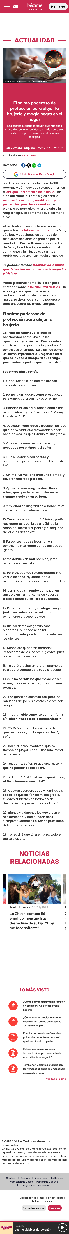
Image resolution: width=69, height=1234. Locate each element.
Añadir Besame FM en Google (37, 174)
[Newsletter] (16, 6)
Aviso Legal (41, 1178)
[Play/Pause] (62, 1227)
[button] (7, 6)
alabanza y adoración (38, 230)
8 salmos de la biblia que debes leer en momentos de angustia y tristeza (34, 269)
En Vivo (59, 6)
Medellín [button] (20, 1226)
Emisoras (26, 1178)
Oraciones (29, 155)
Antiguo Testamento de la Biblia (30, 192)
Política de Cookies (47, 1181)
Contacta (11, 1178)
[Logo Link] (35, 6)
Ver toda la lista (56, 1079)
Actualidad (35, 40)
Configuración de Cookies (34, 1185)
